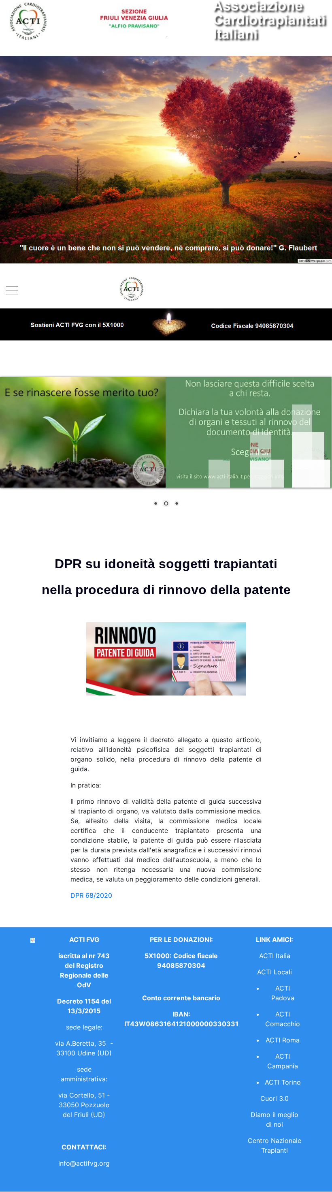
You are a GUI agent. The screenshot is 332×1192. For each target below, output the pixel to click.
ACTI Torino (283, 1082)
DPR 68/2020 (91, 895)
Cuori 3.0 (274, 1098)
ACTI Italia (274, 956)
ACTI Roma (283, 1040)
